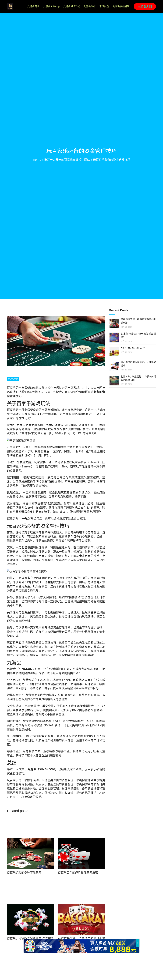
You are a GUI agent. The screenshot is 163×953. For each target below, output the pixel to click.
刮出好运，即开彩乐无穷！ (134, 348)
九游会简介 (33, 6)
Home (37, 159)
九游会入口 (145, 6)
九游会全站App (51, 6)
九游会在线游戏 (121, 6)
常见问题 (104, 6)
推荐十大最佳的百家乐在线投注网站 (67, 159)
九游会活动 (90, 6)
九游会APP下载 (71, 6)
